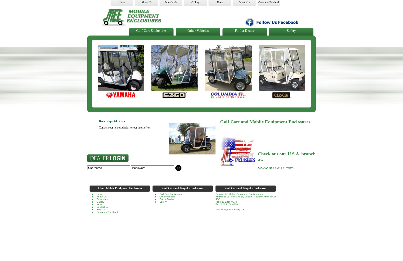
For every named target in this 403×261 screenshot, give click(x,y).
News (99, 204)
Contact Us (102, 207)
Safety (291, 30)
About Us (102, 196)
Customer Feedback (107, 212)
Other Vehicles (198, 30)
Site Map (101, 209)
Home (100, 194)
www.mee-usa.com (276, 167)
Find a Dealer (244, 30)
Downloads (102, 199)
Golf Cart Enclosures (151, 30)
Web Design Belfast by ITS (229, 209)
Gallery (100, 201)
